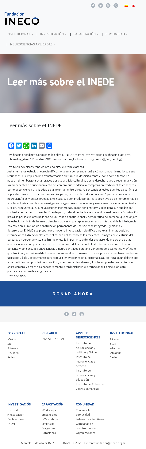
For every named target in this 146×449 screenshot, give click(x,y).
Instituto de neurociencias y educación (85, 375)
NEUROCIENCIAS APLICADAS (31, 44)
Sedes (11, 357)
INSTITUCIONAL (18, 34)
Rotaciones (49, 432)
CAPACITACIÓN (85, 34)
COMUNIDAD (116, 34)
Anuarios (13, 352)
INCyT (11, 423)
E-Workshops (50, 419)
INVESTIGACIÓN (52, 34)
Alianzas (12, 348)
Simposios (48, 423)
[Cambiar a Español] (126, 5)
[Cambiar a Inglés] (133, 5)
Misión (11, 339)
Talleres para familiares (90, 419)
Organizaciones (85, 432)
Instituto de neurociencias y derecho (85, 361)
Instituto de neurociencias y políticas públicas (86, 347)
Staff (10, 343)
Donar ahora (73, 293)
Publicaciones (16, 419)
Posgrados (48, 428)
